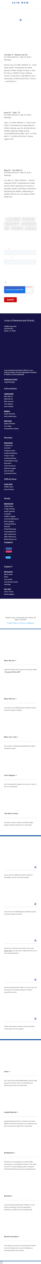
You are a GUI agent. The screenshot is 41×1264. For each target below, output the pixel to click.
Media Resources (10, 539)
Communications (10, 458)
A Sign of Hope (9, 509)
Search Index (9, 471)
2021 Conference (10, 534)
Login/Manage (9, 382)
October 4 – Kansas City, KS (16, 54)
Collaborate (8, 445)
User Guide (8, 579)
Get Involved (8, 406)
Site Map (7, 584)
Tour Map (7, 426)
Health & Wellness (10, 453)
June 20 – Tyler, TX (12, 112)
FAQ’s (6, 577)
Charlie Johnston (12, 57)
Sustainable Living (10, 461)
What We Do (8, 399)
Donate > (8, 1196)
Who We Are (8, 396)
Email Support (9, 594)
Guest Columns (9, 511)
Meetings (7, 60)
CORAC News (8, 506)
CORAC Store (8, 487)
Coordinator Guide (11, 582)
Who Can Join (8, 401)
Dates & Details (9, 423)
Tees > (7, 1071)
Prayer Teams (9, 456)
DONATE (20, 363)
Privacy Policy (12, 623)
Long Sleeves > (11, 1112)
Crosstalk (7, 514)
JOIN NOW (20, 2)
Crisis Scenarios (9, 466)
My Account (8, 574)
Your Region (8, 404)
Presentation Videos (11, 429)
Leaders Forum (9, 451)
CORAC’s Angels (9, 516)
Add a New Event (10, 416)
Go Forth (7, 448)
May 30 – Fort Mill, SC (13, 170)
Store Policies (9, 489)
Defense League (10, 468)
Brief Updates (9, 521)
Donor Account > (11, 1236)
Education (7, 463)
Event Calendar (9, 414)
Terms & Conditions (26, 623)
